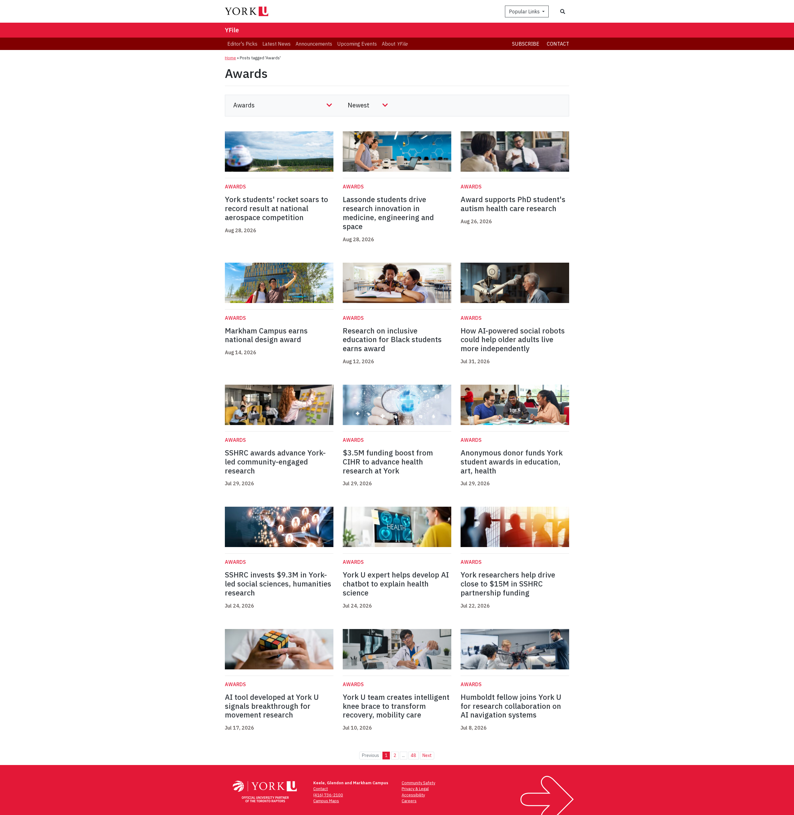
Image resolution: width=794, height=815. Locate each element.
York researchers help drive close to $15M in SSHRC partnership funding (508, 584)
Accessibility (413, 795)
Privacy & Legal (415, 788)
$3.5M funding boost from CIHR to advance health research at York (388, 462)
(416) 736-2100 (328, 795)
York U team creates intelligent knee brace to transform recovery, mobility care (396, 706)
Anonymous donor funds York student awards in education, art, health (512, 462)
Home (230, 58)
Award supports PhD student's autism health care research (513, 203)
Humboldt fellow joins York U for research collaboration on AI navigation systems (511, 706)
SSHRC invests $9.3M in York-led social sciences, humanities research (278, 584)
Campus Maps (326, 801)
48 (413, 755)
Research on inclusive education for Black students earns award (392, 340)
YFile (232, 30)
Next (427, 755)
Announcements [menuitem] (314, 44)
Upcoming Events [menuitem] (357, 44)
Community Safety (418, 783)
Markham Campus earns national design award (266, 335)
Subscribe (525, 44)
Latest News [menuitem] (276, 44)
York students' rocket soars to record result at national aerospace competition (276, 208)
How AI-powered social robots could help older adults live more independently (513, 340)
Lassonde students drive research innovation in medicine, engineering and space (388, 212)
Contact (558, 44)
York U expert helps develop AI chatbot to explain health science (396, 584)
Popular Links (525, 11)
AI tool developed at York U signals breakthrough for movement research (272, 706)
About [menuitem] (395, 44)
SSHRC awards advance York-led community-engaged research (275, 462)
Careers (409, 801)
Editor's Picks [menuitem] (242, 44)
